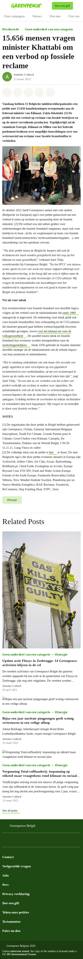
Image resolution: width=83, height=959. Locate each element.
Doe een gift (10, 903)
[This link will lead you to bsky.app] (20, 841)
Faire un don (11, 931)
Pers (5, 885)
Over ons (74, 16)
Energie (62, 654)
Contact (8, 857)
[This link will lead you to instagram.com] (4, 841)
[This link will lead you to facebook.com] (12, 841)
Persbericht (10, 29)
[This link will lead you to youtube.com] (35, 841)
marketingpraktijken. (14, 345)
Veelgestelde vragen (16, 866)
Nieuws (37, 16)
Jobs (5, 875)
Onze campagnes (14, 16)
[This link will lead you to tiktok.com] (27, 841)
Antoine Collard (24, 74)
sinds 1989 (69, 313)
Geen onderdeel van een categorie (49, 29)
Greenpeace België (22, 826)
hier (51, 452)
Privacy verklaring (16, 894)
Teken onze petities (15, 912)
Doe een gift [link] (62, 5)
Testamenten (11, 921)
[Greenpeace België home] (30, 6)
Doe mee (55, 16)
